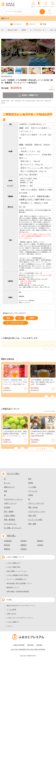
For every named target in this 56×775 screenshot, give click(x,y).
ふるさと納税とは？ (14, 563)
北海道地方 (8, 541)
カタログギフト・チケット (13, 499)
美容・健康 (32, 524)
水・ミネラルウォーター (38, 30)
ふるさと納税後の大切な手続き (18, 575)
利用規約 (39, 645)
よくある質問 (11, 610)
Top (2, 30)
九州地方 (40, 545)
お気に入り (52, 89)
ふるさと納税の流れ (14, 567)
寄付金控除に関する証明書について (19, 583)
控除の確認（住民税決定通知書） (18, 591)
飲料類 (24, 30)
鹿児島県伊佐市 (6, 76)
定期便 (31, 318)
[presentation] (46, 347)
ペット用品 (32, 487)
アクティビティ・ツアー (36, 511)
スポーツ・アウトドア (36, 503)
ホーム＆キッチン (10, 524)
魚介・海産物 (8, 511)
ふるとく (10, 626)
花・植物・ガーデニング (12, 528)
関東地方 (7, 549)
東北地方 (7, 545)
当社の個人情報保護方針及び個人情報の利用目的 (28, 650)
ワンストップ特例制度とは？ (17, 579)
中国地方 (23, 549)
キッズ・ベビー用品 (35, 520)
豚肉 (8, 318)
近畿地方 (23, 545)
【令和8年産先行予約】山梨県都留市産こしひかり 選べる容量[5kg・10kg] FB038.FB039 (43, 434)
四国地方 (40, 541)
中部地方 (23, 541)
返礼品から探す (13, 30)
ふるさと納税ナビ (13, 622)
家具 (29, 479)
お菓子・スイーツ (10, 503)
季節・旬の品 (33, 507)
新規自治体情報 (19, 645)
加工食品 (7, 507)
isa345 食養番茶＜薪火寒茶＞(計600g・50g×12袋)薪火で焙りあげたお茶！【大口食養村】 (43, 382)
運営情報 (30, 645)
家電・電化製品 (9, 520)
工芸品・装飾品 (9, 515)
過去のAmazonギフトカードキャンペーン (21, 605)
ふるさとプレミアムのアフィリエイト (20, 618)
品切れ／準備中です (30, 95)
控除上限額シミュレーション (17, 571)
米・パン (7, 483)
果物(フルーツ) (9, 487)
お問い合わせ (11, 614)
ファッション (33, 491)
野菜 (5, 491)
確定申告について (13, 587)
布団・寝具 (32, 515)
